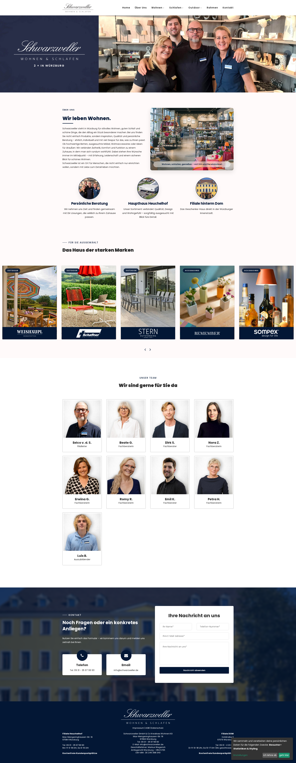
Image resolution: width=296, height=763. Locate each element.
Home (126, 7)
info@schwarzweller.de (126, 670)
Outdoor (194, 7)
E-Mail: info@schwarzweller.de (148, 744)
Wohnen (156, 7)
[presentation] (145, 350)
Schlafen (175, 7)
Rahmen (212, 7)
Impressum (138, 727)
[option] (197, 53)
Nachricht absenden (194, 670)
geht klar (284, 755)
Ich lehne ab (270, 755)
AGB (147, 727)
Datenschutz (157, 727)
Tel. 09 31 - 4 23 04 (225, 745)
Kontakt (228, 7)
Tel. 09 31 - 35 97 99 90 (82, 670)
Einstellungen (240, 755)
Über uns (141, 7)
